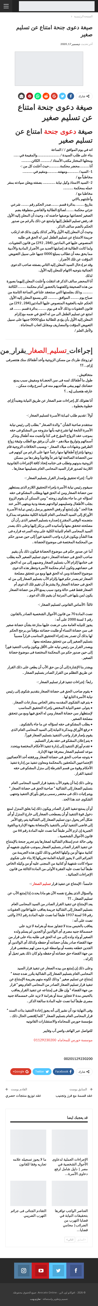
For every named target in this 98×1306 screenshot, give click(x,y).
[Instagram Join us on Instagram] (22, 1270)
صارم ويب (35, 1299)
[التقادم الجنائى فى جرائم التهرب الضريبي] (28, 1193)
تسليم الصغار (41, 883)
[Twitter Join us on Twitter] (57, 1270)
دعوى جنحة (60, 131)
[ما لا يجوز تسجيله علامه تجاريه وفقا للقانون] (28, 1142)
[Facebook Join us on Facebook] (75, 1270)
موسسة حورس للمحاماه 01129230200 (63, 1040)
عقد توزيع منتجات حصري (23, 1095)
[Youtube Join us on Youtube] (40, 1270)
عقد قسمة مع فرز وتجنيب (74, 1095)
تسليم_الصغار (48, 350)
